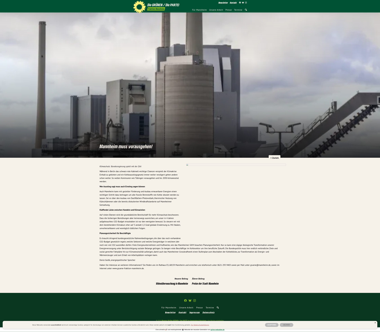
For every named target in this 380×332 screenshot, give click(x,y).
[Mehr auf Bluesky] (242, 2)
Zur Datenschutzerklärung (200, 325)
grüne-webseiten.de (217, 330)
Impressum (195, 312)
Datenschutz (209, 312)
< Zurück (274, 157)
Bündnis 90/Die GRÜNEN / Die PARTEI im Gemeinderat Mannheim (184, 320)
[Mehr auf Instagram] (245, 2)
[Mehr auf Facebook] (239, 2)
